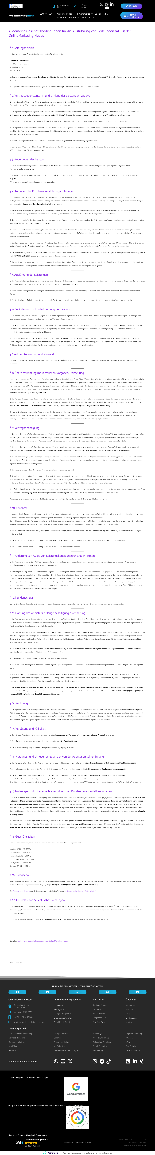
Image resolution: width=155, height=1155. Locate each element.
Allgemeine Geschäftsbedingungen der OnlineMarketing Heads (43, 941)
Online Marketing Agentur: (67, 1000)
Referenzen (74, 17)
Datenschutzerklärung (21, 891)
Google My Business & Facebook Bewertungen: (27, 1135)
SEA (51, 14)
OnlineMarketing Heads (20, 1000)
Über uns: (131, 1000)
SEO (42, 14)
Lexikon (60, 17)
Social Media (101, 14)
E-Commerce (83, 14)
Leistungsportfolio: (17, 1029)
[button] (17, 992)
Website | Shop (65, 14)
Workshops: (98, 999)
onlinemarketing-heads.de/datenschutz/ (80, 891)
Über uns (87, 17)
